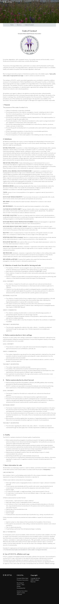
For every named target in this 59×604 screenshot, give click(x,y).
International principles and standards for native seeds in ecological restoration (26, 549)
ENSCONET (39, 271)
